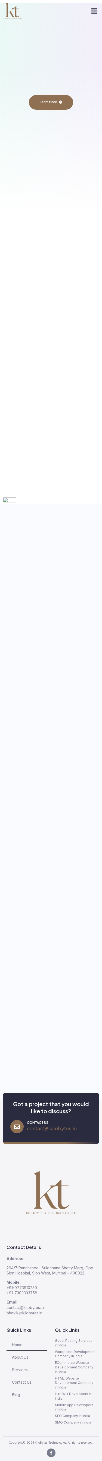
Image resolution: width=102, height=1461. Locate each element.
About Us (20, 1357)
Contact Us (22, 1382)
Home (17, 1344)
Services (20, 1369)
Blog (16, 1394)
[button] (94, 11)
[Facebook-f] (51, 1453)
